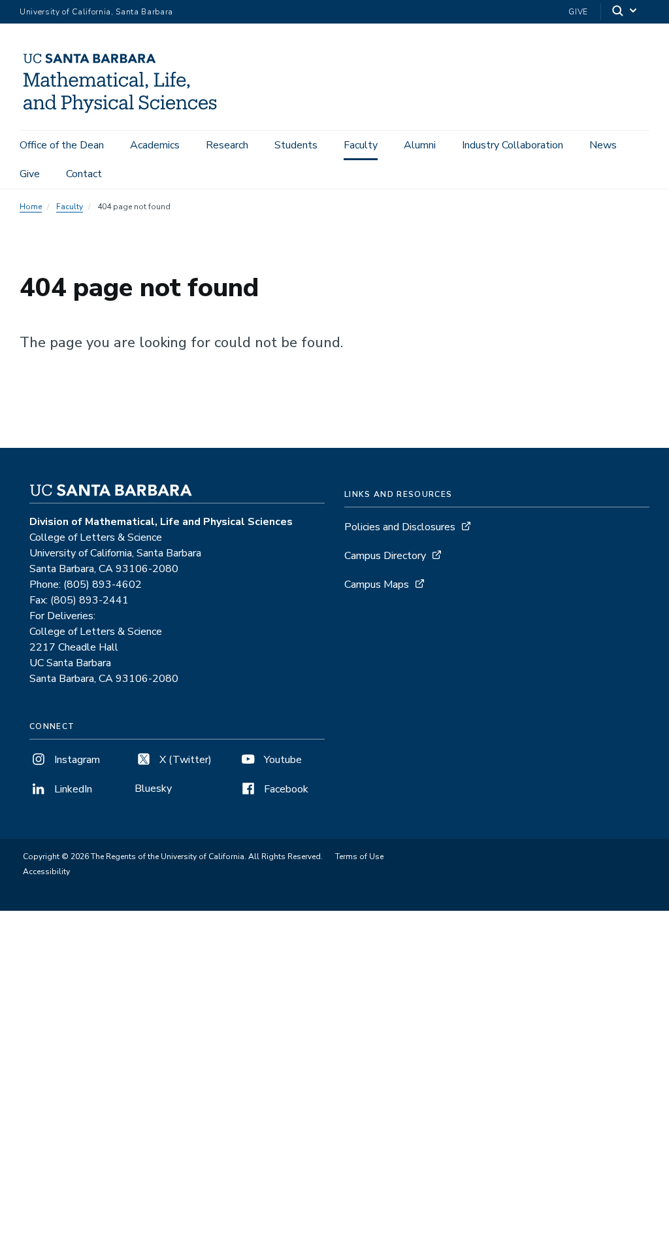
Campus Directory (385, 556)
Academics (155, 145)
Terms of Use (359, 856)
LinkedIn (72, 789)
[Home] (126, 112)
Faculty (361, 145)
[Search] (625, 12)
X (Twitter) (184, 760)
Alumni (420, 145)
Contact (84, 174)
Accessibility (46, 871)
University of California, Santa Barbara (96, 12)
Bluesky (153, 788)
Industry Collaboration (512, 145)
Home (31, 206)
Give (578, 12)
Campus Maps (376, 584)
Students (296, 145)
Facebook (284, 789)
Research (227, 145)
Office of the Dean (62, 145)
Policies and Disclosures (399, 527)
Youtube (281, 760)
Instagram (76, 760)
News (603, 145)
